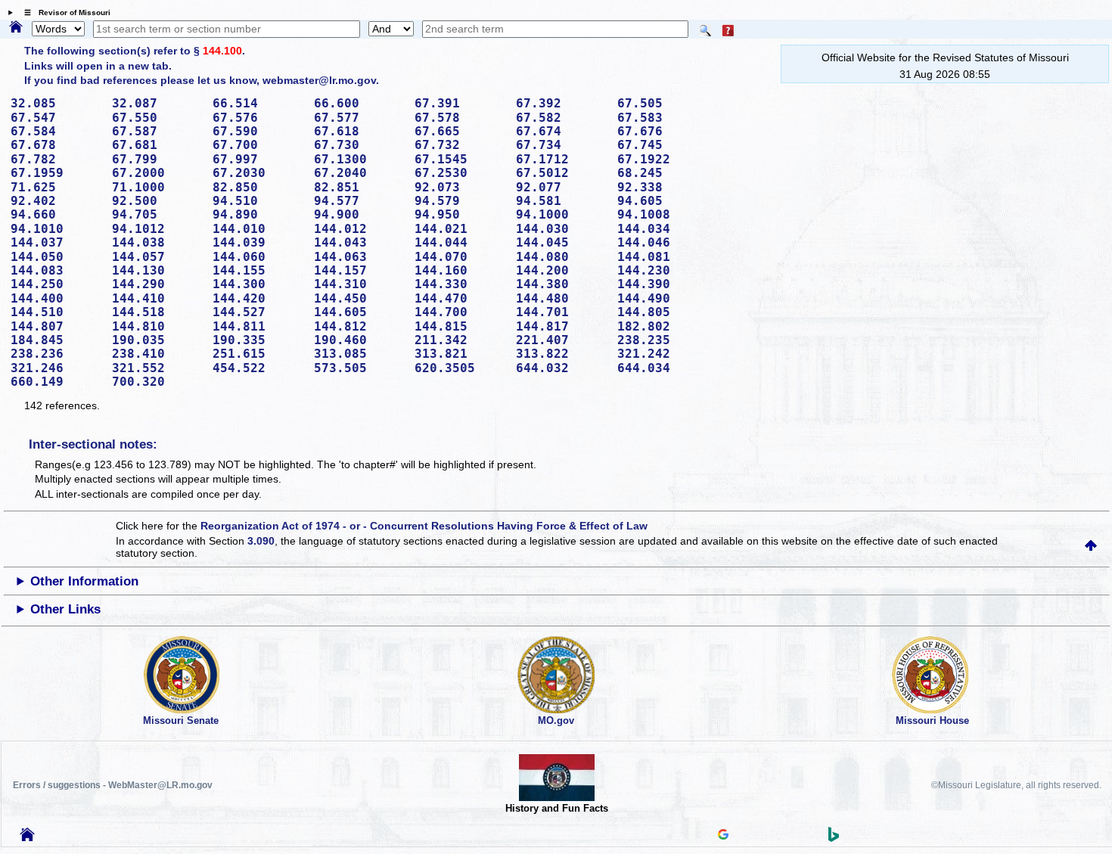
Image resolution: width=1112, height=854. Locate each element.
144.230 (662, 270)
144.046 (662, 242)
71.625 (56, 187)
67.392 (561, 103)
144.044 (460, 242)
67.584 (56, 131)
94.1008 (662, 214)
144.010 (258, 229)
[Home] (16, 28)
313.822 (561, 353)
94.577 (359, 201)
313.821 (460, 353)
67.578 (460, 117)
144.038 (157, 242)
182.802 (662, 326)
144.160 (460, 270)
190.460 (359, 340)
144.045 (561, 242)
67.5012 (561, 173)
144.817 (561, 326)
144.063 (359, 257)
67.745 (662, 145)
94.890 (258, 214)
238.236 (56, 353)
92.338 (662, 187)
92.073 (460, 187)
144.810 (157, 326)
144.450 (359, 298)
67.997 (258, 159)
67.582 (561, 117)
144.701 (561, 312)
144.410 (157, 298)
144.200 (561, 270)
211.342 (460, 340)
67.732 (460, 145)
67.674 (561, 131)
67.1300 (359, 159)
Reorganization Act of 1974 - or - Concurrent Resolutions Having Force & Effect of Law (424, 526)
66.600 (359, 103)
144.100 (222, 51)
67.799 (157, 159)
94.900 (359, 214)
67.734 (561, 145)
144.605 (359, 312)
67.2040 (359, 173)
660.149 (56, 381)
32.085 (56, 103)
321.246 (56, 368)
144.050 (56, 257)
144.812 (359, 326)
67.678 (56, 145)
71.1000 (157, 187)
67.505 (662, 103)
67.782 (56, 159)
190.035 (157, 340)
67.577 (359, 117)
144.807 (56, 326)
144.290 (157, 284)
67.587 (157, 131)
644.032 (561, 368)
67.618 (359, 131)
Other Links (65, 609)
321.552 (157, 368)
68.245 (662, 173)
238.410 (157, 353)
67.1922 (662, 159)
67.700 (258, 145)
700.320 (157, 381)
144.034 (662, 229)
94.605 (662, 201)
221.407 (561, 340)
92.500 (157, 201)
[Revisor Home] (27, 837)
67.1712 (561, 159)
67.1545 (460, 159)
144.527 (258, 312)
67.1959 (56, 173)
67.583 (662, 117)
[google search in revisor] (723, 836)
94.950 (460, 214)
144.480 (561, 298)
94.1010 (56, 229)
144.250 (56, 284)
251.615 (258, 353)
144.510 (56, 312)
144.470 (460, 298)
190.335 (258, 340)
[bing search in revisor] (833, 838)
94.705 (157, 214)
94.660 (56, 214)
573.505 (359, 368)
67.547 (56, 117)
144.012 (359, 229)
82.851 (359, 187)
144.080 (561, 257)
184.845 (56, 340)
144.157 (359, 270)
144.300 (258, 284)
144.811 (258, 326)
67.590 (258, 131)
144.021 (460, 229)
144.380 (561, 284)
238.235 (662, 340)
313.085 (359, 353)
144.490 (662, 298)
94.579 (460, 201)
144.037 (56, 242)
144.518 (157, 312)
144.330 (460, 284)
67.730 (359, 145)
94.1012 (157, 229)
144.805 (662, 312)
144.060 (258, 257)
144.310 (359, 284)
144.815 (460, 326)
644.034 (662, 368)
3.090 (261, 541)
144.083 (56, 270)
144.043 (359, 242)
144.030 (561, 229)
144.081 (662, 257)
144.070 (460, 257)
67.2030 (258, 173)
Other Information (84, 581)
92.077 (561, 187)
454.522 (258, 368)
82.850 (258, 187)
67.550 (157, 117)
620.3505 (460, 368)
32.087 (157, 103)
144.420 (258, 298)
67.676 (662, 131)
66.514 (258, 103)
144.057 (157, 257)
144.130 (157, 270)
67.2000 (157, 173)
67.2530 (460, 173)
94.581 (561, 201)
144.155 (258, 270)
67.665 (460, 131)
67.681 (157, 145)
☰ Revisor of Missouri (63, 12)
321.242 (662, 353)
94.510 (258, 201)
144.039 (258, 242)
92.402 (56, 201)
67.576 (258, 117)
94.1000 (561, 214)
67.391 (460, 103)
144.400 (56, 298)
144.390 (662, 284)
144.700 (460, 312)
